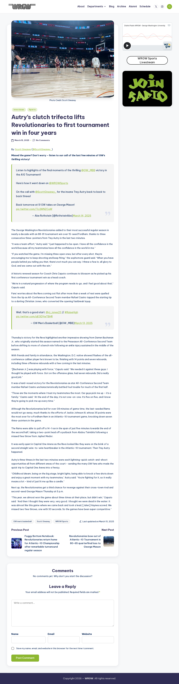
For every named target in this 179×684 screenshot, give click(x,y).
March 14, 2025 (82, 215)
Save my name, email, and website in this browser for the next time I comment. (55, 648)
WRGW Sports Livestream (147, 60)
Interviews (19, 110)
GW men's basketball (22, 521)
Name (14, 634)
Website (87, 634)
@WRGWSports (58, 183)
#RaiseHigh (71, 312)
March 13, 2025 (84, 323)
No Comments (43, 140)
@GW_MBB (88, 170)
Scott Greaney (23, 149)
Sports (32, 110)
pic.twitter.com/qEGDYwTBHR (34, 316)
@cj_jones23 (53, 312)
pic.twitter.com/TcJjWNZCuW (34, 209)
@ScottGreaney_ (42, 149)
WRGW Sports (61, 521)
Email (51, 634)
